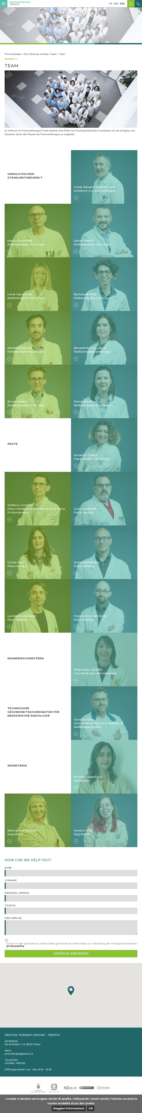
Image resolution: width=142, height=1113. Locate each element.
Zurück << (11, 58)
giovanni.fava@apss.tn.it (88, 717)
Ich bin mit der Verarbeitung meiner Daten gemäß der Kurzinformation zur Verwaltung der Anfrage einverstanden (71, 944)
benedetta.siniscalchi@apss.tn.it (94, 338)
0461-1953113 (83, 658)
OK (91, 1108)
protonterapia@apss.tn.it (89, 773)
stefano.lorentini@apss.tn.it (24, 500)
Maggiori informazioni (68, 1108)
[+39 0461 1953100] (138, 3)
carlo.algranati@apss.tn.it (89, 499)
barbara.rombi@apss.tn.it (89, 284)
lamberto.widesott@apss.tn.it (25, 606)
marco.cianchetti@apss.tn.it (24, 230)
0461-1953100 (83, 769)
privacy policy (15, 946)
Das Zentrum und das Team (40, 53)
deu (122, 3)
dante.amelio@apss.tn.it (88, 230)
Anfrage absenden (71, 953)
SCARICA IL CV (85, 184)
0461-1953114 (83, 713)
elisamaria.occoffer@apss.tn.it (92, 661)
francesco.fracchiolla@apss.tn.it (93, 610)
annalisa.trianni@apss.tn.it (90, 449)
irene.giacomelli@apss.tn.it (24, 284)
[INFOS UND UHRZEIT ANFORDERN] (131, 3)
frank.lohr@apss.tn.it (86, 177)
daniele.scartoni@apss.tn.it (24, 338)
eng (116, 3)
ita (110, 3)
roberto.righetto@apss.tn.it (91, 552)
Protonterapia (13, 53)
